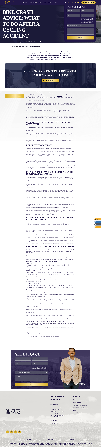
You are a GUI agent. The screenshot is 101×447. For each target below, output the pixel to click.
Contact (55, 2)
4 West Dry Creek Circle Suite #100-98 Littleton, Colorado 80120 (59, 408)
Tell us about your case (50, 80)
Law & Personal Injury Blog (79, 407)
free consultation (48, 316)
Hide (19, 96)
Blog (15, 46)
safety (35, 148)
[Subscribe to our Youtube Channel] (19, 432)
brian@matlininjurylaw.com (56, 426)
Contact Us (75, 413)
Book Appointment (88, 2)
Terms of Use (46, 369)
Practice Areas (24, 2)
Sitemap (29, 439)
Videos (74, 410)
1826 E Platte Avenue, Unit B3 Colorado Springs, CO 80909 (57, 412)
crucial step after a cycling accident (40, 127)
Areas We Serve (33, 2)
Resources (49, 2)
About (40, 2)
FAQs (45, 2)
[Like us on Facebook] (7, 432)
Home (12, 46)
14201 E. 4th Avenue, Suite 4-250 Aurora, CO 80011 (58, 416)
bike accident (59, 96)
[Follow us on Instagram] (11, 432)
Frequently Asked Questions (80, 405)
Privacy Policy (41, 369)
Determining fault (35, 184)
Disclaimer (71, 439)
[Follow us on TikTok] (15, 432)
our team (35, 228)
